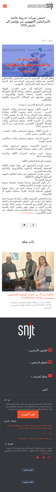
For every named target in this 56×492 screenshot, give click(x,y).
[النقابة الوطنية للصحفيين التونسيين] (32, 6)
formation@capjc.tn (28, 213)
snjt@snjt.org (46, 453)
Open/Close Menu (5, 6)
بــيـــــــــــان (47, 433)
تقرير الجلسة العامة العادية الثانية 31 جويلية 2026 (35, 438)
